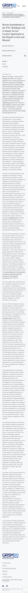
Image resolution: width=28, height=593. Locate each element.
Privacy (4, 565)
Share (4, 61)
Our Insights (10, 12)
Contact (4, 574)
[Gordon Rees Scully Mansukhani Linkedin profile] (3, 586)
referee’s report (13, 218)
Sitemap (4, 571)
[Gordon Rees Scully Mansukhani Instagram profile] (7, 586)
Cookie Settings (7, 577)
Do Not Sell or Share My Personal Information (12, 580)
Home (3, 12)
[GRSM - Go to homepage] (9, 6)
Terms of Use (6, 563)
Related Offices (7, 45)
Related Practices (8, 50)
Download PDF (7, 55)
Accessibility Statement (9, 568)
